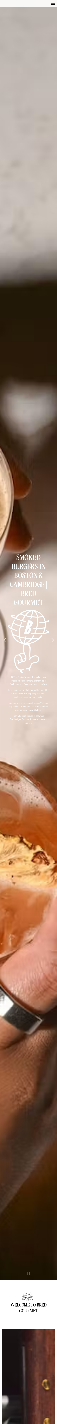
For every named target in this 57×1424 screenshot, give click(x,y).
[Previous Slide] (4, 705)
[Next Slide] (52, 705)
